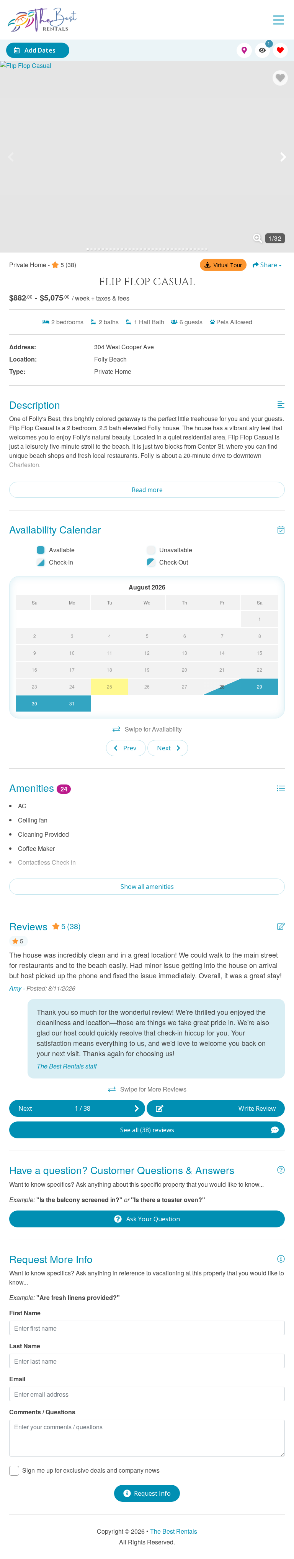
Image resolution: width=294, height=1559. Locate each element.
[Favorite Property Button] (280, 78)
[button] (10, 157)
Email (17, 1378)
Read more (147, 490)
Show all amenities (147, 886)
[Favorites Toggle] (280, 50)
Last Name (24, 1345)
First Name (25, 1312)
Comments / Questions (42, 1411)
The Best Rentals (173, 1531)
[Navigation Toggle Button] (278, 20)
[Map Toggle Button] (244, 50)
